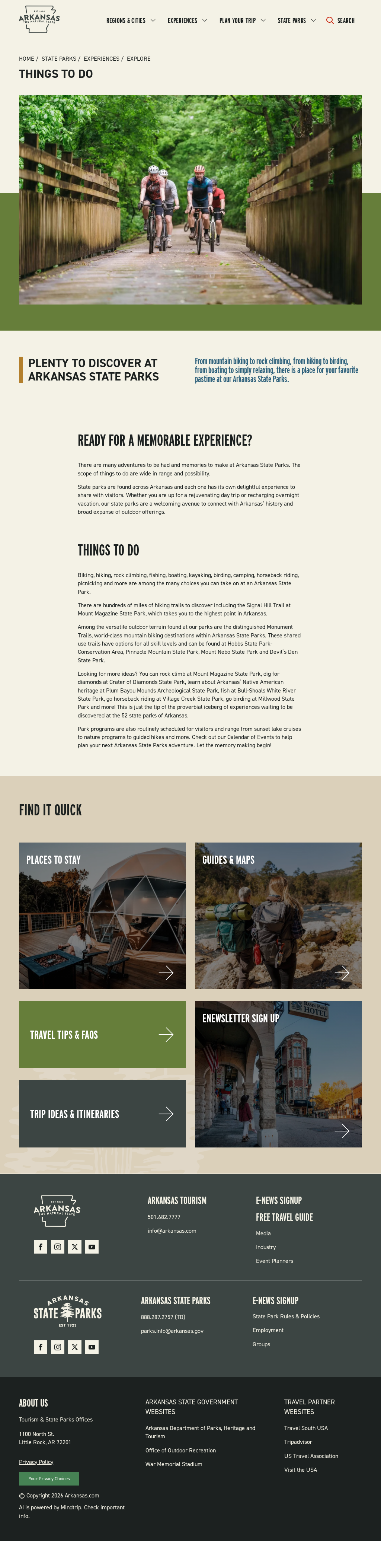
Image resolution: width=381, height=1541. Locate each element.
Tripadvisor (298, 1442)
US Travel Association (311, 1456)
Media (263, 1233)
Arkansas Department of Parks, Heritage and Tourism (200, 1432)
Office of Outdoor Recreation (180, 1450)
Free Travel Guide (284, 1217)
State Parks (292, 20)
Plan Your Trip (238, 20)
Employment (268, 1330)
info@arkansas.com (172, 1231)
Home (26, 59)
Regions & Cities (125, 20)
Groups (261, 1344)
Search (346, 20)
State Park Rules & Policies (286, 1316)
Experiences (182, 20)
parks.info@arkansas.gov (172, 1331)
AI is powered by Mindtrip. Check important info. (72, 1511)
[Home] (39, 20)
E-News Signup (279, 1200)
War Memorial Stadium (173, 1464)
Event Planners (274, 1261)
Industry (266, 1247)
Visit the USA (300, 1470)
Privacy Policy (36, 1462)
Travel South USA (306, 1428)
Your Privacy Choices (49, 1478)
